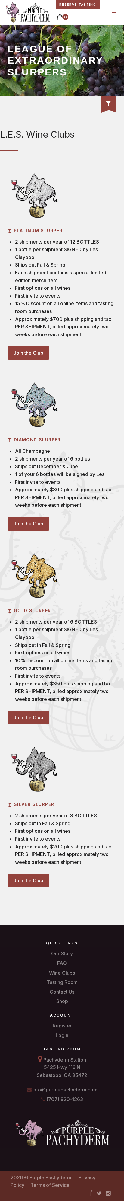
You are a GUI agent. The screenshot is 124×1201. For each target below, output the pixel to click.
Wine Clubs (62, 973)
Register (62, 1026)
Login (62, 1035)
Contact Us (62, 992)
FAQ (62, 963)
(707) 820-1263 (64, 1099)
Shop (62, 1001)
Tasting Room (62, 982)
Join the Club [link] (28, 353)
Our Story (62, 953)
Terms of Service (50, 1185)
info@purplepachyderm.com (64, 1090)
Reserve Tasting (77, 4)
